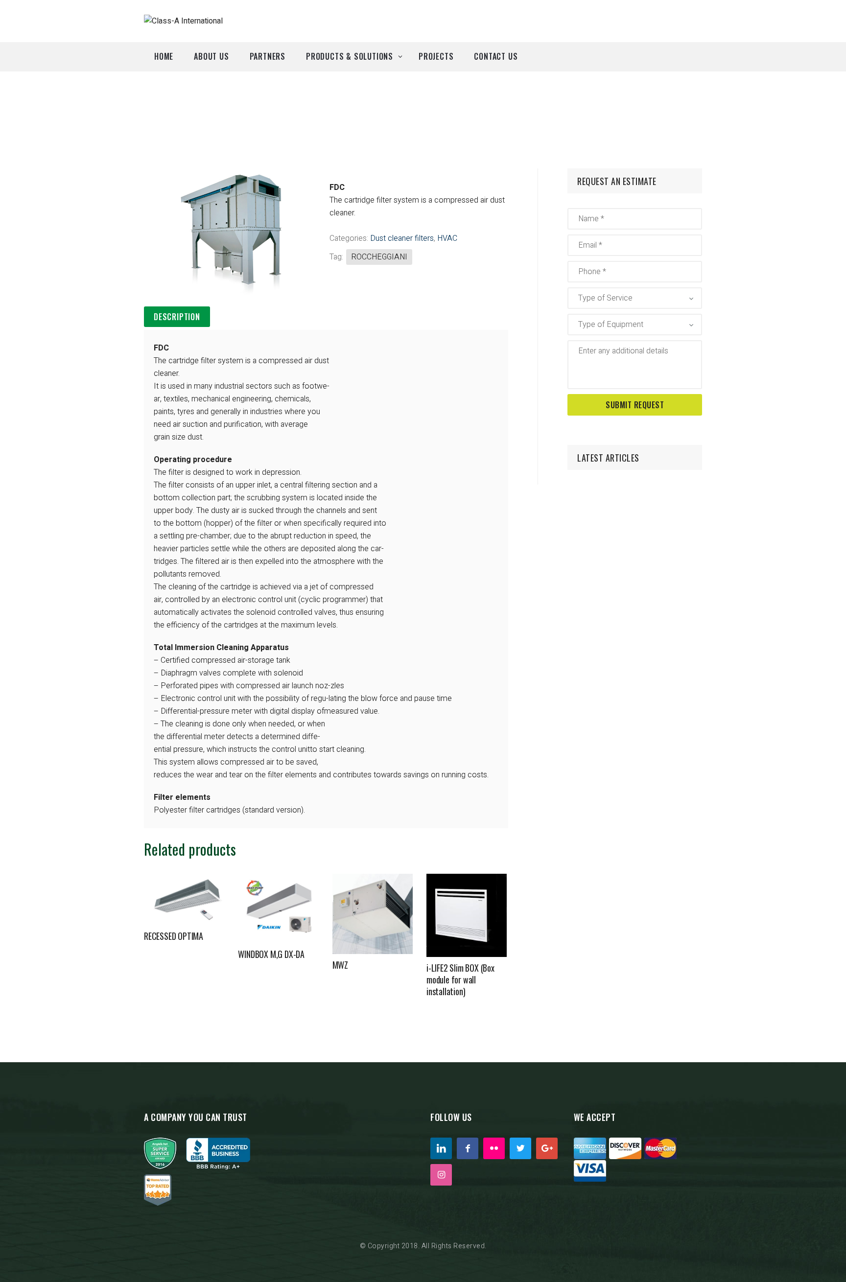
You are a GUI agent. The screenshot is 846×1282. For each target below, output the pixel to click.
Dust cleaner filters (402, 238)
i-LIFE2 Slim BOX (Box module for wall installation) (460, 979)
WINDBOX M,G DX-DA (271, 954)
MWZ (340, 964)
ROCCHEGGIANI (379, 257)
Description (177, 317)
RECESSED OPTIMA (173, 936)
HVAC (447, 238)
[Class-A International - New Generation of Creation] (183, 21)
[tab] (177, 317)
